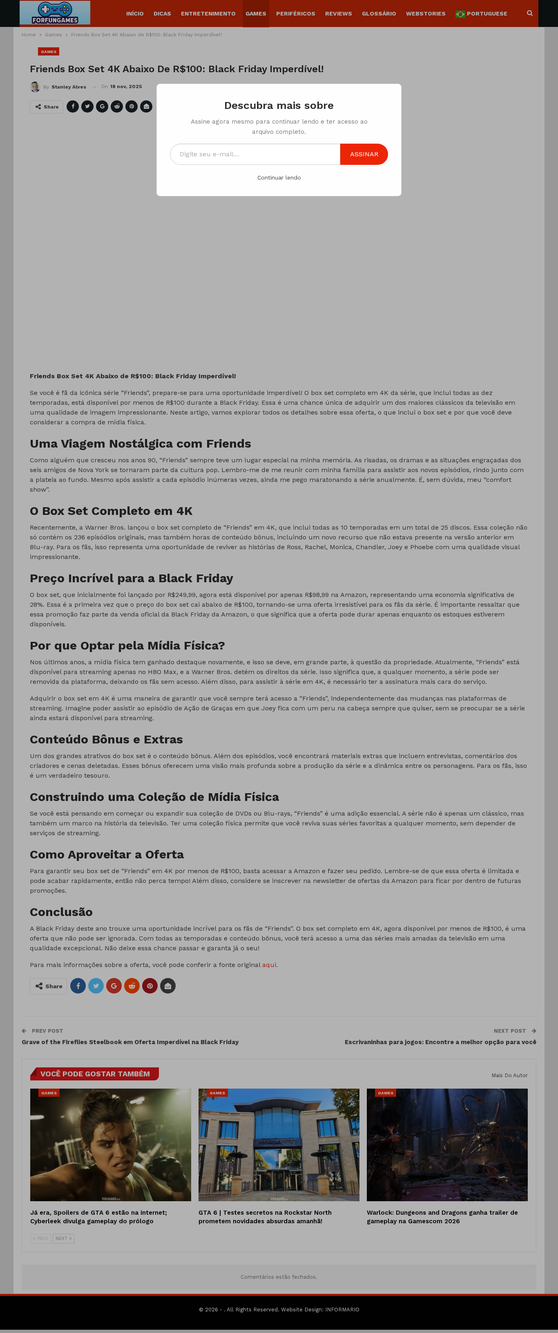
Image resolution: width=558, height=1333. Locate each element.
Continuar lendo (279, 177)
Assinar (364, 154)
